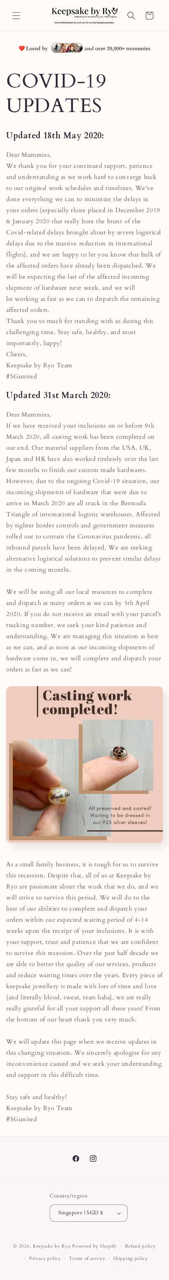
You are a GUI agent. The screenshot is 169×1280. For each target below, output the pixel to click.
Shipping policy (130, 1258)
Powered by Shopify (94, 1246)
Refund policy (140, 1246)
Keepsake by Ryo (52, 1246)
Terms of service (87, 1258)
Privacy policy (45, 1258)
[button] (16, 16)
